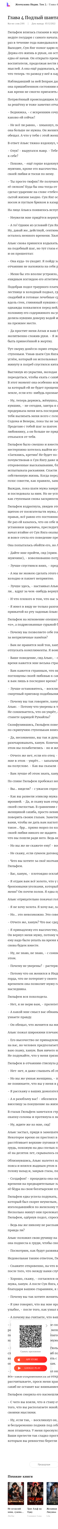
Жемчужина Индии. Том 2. (31, 4)
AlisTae (11, 1516)
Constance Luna (34, 1516)
